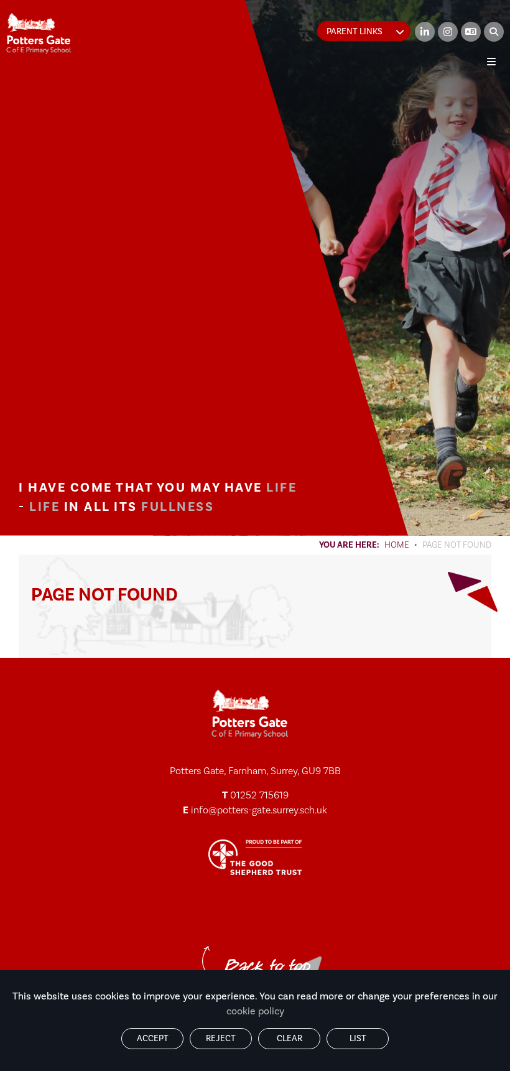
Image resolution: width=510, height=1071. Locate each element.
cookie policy (255, 1011)
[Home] (39, 33)
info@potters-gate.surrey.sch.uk (259, 810)
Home (396, 545)
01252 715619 (259, 795)
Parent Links (354, 31)
